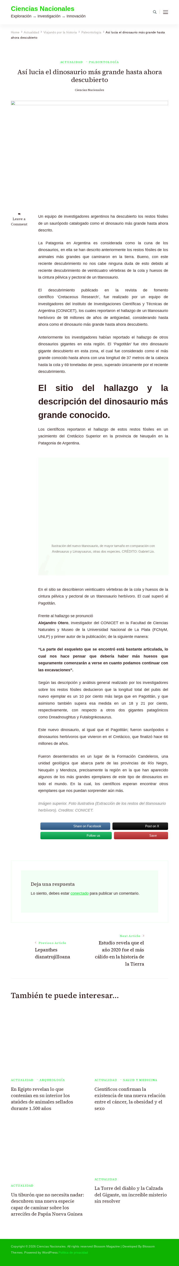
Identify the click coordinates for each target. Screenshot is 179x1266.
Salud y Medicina (140, 1080)
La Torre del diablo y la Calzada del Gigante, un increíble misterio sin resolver (131, 1194)
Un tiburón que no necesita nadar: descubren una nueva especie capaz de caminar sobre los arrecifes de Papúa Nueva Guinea (47, 1204)
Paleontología (104, 62)
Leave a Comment (19, 221)
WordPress (50, 1252)
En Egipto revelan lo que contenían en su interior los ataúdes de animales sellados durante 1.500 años (42, 1099)
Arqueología (52, 1080)
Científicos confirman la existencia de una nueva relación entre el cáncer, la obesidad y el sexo (130, 1099)
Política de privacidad (73, 1252)
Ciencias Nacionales (42, 8)
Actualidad (71, 62)
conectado (80, 893)
